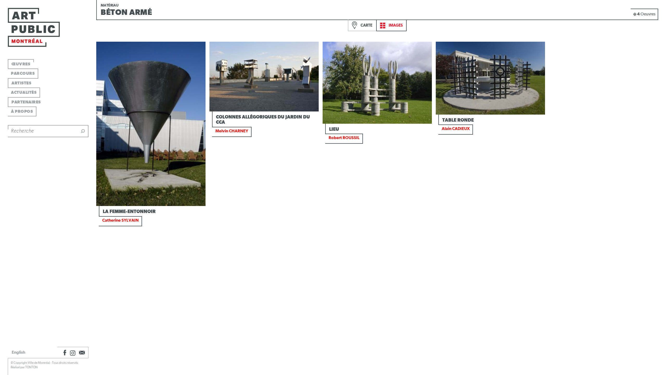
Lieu (334, 129)
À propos (22, 111)
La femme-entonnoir (129, 211)
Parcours (23, 73)
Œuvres (20, 64)
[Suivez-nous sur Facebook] (64, 352)
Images (395, 25)
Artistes (21, 83)
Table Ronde (458, 120)
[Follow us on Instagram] (73, 352)
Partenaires (26, 102)
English (18, 352)
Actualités (23, 92)
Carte (366, 25)
